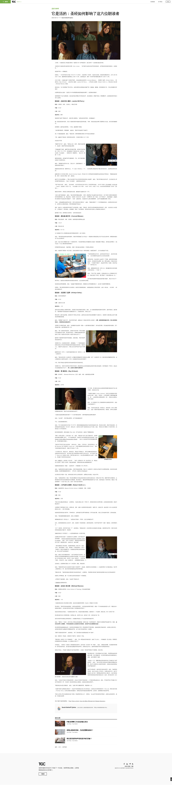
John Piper (69, 723)
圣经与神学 (55, 8)
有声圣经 (64, 747)
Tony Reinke (75, 723)
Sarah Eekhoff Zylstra (67, 17)
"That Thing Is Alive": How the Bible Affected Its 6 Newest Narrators (86, 701)
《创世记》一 (60, 460)
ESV (60, 747)
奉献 (168, 1)
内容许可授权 (127, 766)
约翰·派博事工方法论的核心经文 (77, 722)
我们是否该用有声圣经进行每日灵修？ (79, 738)
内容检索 (152, 1)
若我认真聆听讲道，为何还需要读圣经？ (80, 730)
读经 (56, 747)
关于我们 (160, 1)
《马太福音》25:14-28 (111, 184)
